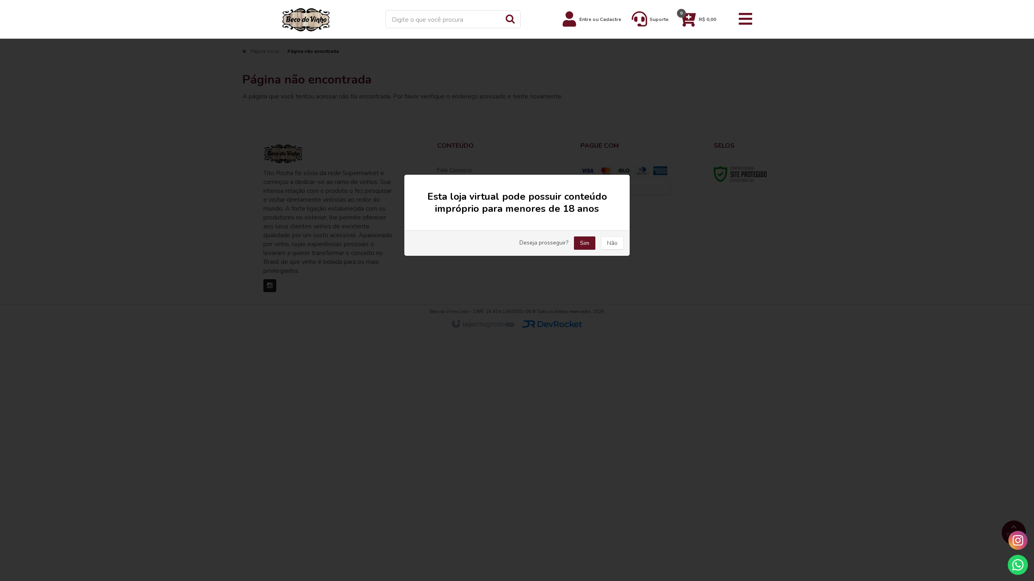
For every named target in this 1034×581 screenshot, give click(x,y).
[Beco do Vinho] (305, 19)
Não (612, 243)
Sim (584, 243)
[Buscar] (510, 18)
